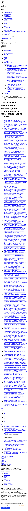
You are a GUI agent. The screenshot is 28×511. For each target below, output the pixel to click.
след (2, 424)
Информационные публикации (15, 87)
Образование (7, 22)
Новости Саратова (8, 12)
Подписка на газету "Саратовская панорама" (15, 31)
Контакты (6, 15)
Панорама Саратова (6, 38)
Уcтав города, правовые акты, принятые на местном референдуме (17, 66)
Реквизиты (6, 34)
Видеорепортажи (8, 62)
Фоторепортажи (8, 18)
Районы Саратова (8, 19)
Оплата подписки (8, 33)
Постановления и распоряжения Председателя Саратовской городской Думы (16, 90)
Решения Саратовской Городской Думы (17, 68)
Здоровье (6, 24)
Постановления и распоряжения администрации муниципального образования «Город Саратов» (15, 75)
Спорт (5, 23)
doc (9, 127)
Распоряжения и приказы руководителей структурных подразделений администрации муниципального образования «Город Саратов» (17, 79)
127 (4, 421)
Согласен (5, 507)
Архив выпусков (8, 16)
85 (4, 418)
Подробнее (21, 505)
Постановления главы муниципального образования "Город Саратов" (17, 83)
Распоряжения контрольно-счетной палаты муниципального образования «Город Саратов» (16, 71)
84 (4, 417)
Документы (6, 28)
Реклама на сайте (8, 30)
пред (2, 408)
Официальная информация (13, 85)
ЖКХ (5, 26)
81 (4, 413)
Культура (6, 20)
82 (4, 414)
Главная (6, 93)
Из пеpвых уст (7, 27)
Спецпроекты (7, 14)
